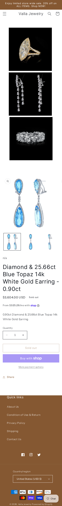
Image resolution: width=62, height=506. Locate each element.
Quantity (8, 328)
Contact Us (14, 439)
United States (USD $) (29, 478)
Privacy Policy (16, 423)
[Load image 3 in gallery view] (49, 241)
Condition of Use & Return (24, 414)
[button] (4, 14)
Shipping (12, 431)
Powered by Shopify (42, 504)
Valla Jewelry (25, 504)
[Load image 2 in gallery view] (30, 241)
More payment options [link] (31, 367)
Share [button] (10, 377)
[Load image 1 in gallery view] (12, 241)
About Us (13, 406)
